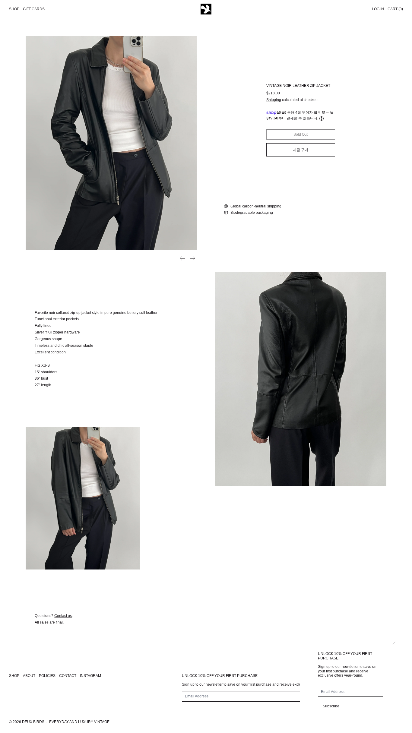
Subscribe (331, 706)
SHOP (14, 676)
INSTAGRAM (90, 676)
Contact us (63, 616)
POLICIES (47, 676)
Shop (14, 9)
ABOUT (29, 676)
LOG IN (378, 9)
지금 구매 (300, 150)
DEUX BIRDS (33, 722)
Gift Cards (34, 9)
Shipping (273, 100)
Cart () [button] (395, 9)
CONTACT (67, 676)
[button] (111, 143)
